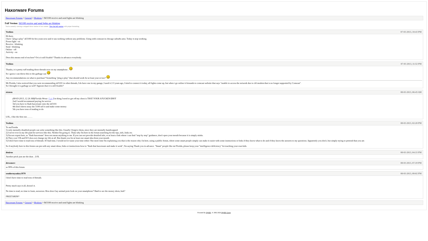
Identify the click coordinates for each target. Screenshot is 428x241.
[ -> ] (51, 98)
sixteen (9, 92)
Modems (38, 18)
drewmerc (10, 163)
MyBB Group (226, 213)
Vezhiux (9, 32)
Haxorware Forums (24, 10)
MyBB (208, 213)
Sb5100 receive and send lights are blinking (39, 23)
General (28, 18)
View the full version (56, 26)
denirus (9, 152)
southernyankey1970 (16, 173)
